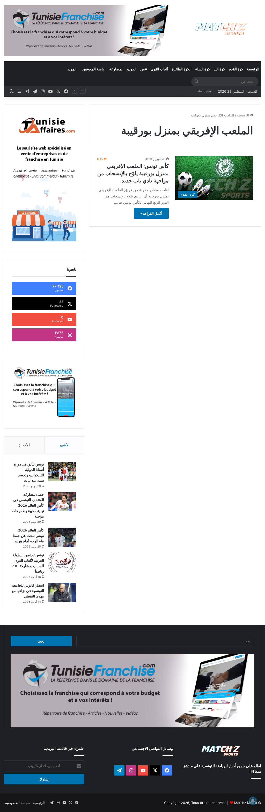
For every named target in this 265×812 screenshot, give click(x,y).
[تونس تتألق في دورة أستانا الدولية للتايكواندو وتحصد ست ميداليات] (62, 471)
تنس (143, 69)
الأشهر (64, 444)
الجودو (132, 69)
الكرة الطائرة (182, 69)
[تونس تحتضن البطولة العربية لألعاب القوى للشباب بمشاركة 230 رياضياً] (62, 562)
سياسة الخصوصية (17, 803)
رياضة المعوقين (94, 69)
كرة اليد (219, 69)
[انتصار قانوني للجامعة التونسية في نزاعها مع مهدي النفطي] (62, 592)
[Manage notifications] (253, 800)
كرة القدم (236, 69)
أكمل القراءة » (151, 213)
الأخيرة (24, 444)
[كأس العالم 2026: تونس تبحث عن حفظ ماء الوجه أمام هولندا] (62, 537)
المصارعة (116, 69)
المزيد (72, 69)
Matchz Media (245, 803)
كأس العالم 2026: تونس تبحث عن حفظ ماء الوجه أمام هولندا (28, 535)
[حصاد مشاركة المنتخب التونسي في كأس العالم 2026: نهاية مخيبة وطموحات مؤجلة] (62, 501)
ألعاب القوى (159, 69)
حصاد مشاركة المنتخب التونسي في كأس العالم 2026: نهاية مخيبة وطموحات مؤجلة (28, 505)
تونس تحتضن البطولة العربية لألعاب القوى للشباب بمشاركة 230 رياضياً (141, 91)
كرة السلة (202, 69)
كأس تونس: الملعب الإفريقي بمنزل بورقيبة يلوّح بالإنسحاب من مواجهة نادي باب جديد (133, 173)
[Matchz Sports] (221, 29)
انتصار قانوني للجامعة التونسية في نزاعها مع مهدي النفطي (28, 591)
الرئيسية (253, 69)
